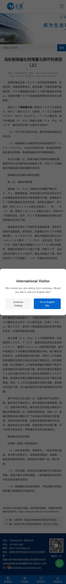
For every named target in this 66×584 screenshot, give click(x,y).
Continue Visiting (18, 304)
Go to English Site (47, 304)
